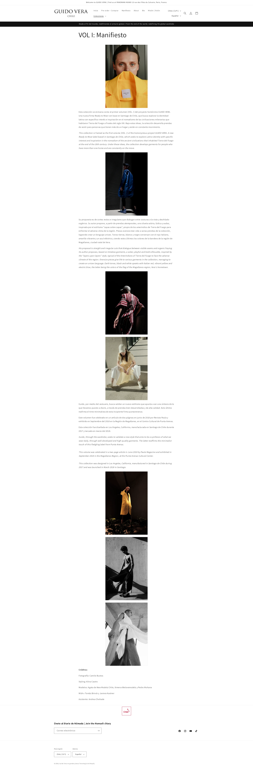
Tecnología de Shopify (87, 763)
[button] (99, 16)
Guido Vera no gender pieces (69, 763)
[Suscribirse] (98, 731)
